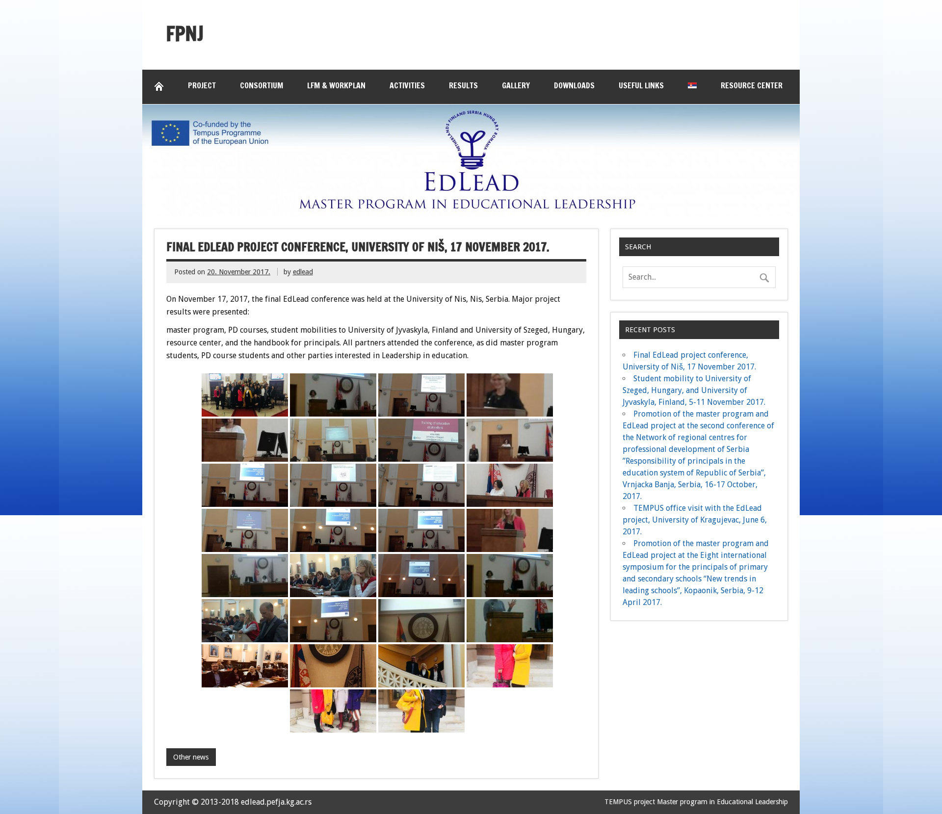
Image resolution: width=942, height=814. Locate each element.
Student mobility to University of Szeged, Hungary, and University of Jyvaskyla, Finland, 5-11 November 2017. (694, 390)
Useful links (641, 85)
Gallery (516, 85)
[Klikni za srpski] (692, 85)
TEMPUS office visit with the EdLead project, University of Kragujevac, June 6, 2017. (695, 519)
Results (463, 85)
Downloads (574, 85)
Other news (191, 757)
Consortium (261, 85)
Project (202, 85)
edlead (303, 272)
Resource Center (752, 85)
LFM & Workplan (336, 85)
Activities (407, 85)
